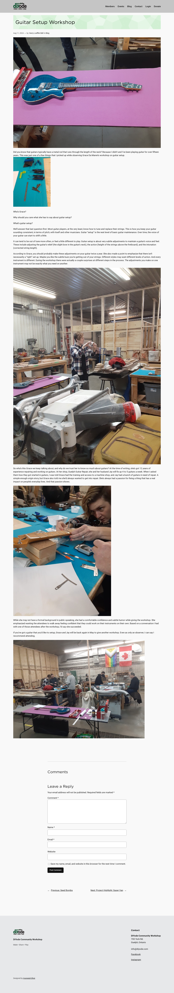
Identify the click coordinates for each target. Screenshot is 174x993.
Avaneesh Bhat (29, 978)
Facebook (136, 954)
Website (51, 851)
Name (51, 827)
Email (51, 839)
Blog (47, 33)
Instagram (136, 959)
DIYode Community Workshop (27, 939)
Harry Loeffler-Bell (36, 33)
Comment (53, 798)
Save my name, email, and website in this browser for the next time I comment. (88, 864)
